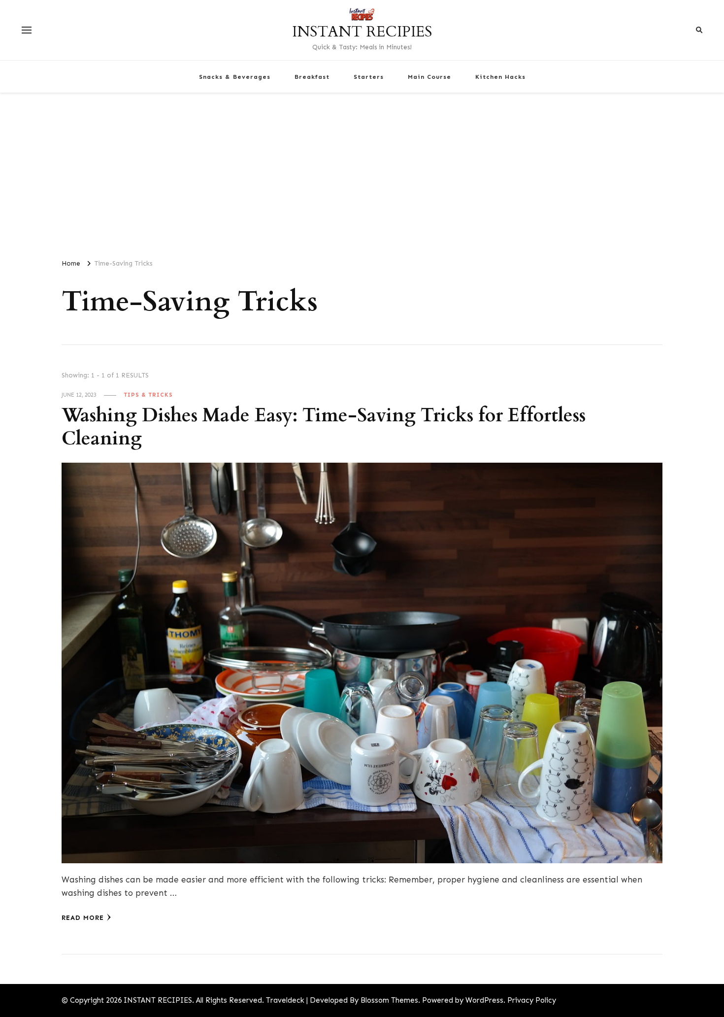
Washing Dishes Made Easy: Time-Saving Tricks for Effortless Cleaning (324, 427)
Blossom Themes (389, 1000)
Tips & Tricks (148, 394)
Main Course (429, 76)
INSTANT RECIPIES (362, 32)
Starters (369, 76)
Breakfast (312, 76)
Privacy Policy (531, 1000)
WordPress (484, 1000)
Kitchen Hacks (500, 76)
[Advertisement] (362, 171)
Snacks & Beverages (234, 76)
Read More (83, 917)
